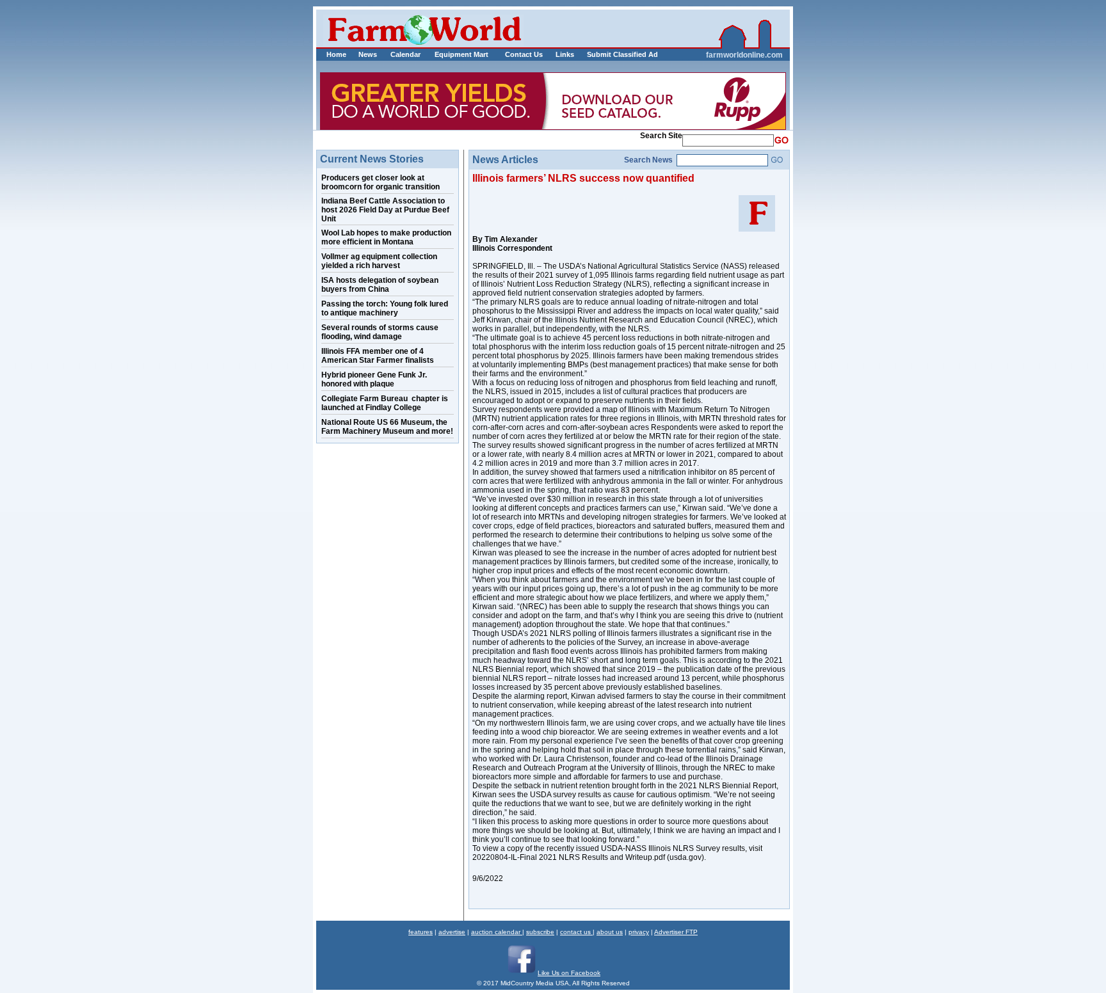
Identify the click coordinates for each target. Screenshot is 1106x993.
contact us (576, 931)
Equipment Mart (461, 54)
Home (336, 54)
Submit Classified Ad (609, 54)
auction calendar (496, 931)
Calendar (405, 54)
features (420, 931)
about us (610, 931)
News (367, 54)
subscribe (540, 931)
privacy (639, 931)
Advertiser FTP (676, 931)
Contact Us (524, 54)
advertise (451, 931)
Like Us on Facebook (569, 972)
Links (565, 54)
